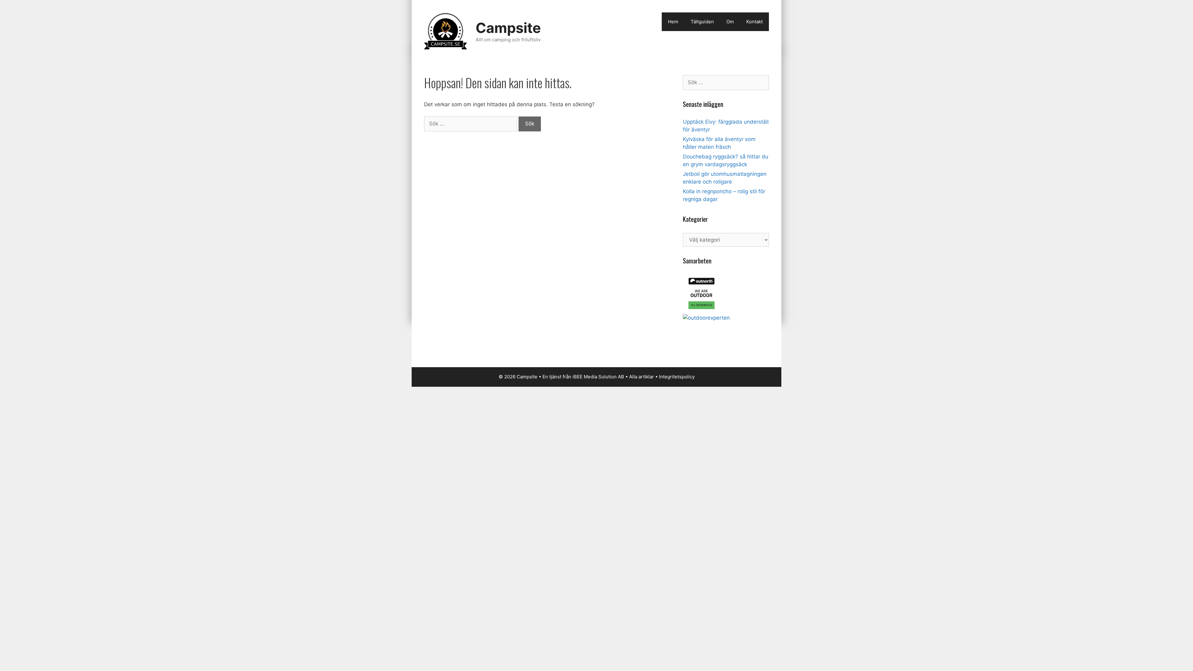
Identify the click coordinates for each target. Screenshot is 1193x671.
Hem (673, 22)
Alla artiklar (641, 377)
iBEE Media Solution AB (598, 377)
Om (730, 22)
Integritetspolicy (677, 377)
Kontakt (754, 22)
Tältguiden (702, 22)
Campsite (508, 27)
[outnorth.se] (701, 310)
